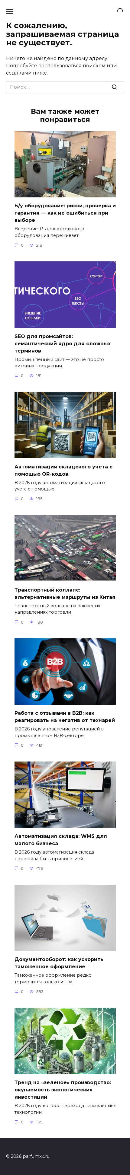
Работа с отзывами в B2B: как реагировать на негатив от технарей (65, 716)
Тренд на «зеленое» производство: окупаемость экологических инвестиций (63, 1090)
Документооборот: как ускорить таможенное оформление (59, 962)
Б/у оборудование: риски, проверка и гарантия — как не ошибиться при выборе (65, 213)
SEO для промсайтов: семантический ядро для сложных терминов (63, 343)
